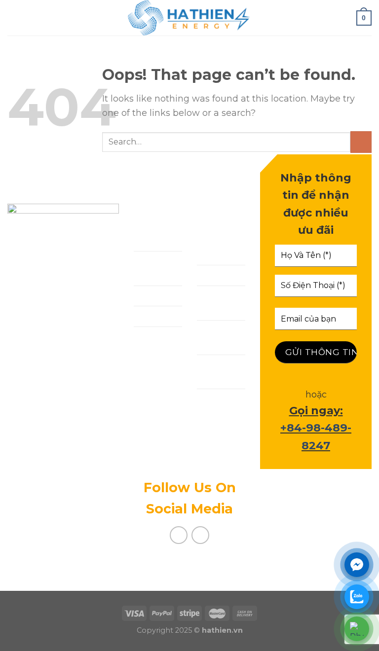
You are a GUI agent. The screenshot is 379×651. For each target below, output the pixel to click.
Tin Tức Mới (213, 337)
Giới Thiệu (156, 241)
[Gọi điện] (356, 628)
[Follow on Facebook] (179, 535)
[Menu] (14, 18)
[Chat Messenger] (356, 564)
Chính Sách (210, 248)
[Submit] (361, 141)
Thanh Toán (211, 302)
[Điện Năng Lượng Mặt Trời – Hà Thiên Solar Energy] (189, 18)
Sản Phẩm (156, 295)
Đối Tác (213, 275)
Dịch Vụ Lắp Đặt (151, 268)
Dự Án (147, 316)
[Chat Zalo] (356, 596)
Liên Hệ (150, 336)
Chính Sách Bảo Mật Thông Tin (221, 420)
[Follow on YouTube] (200, 535)
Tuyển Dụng (211, 372)
